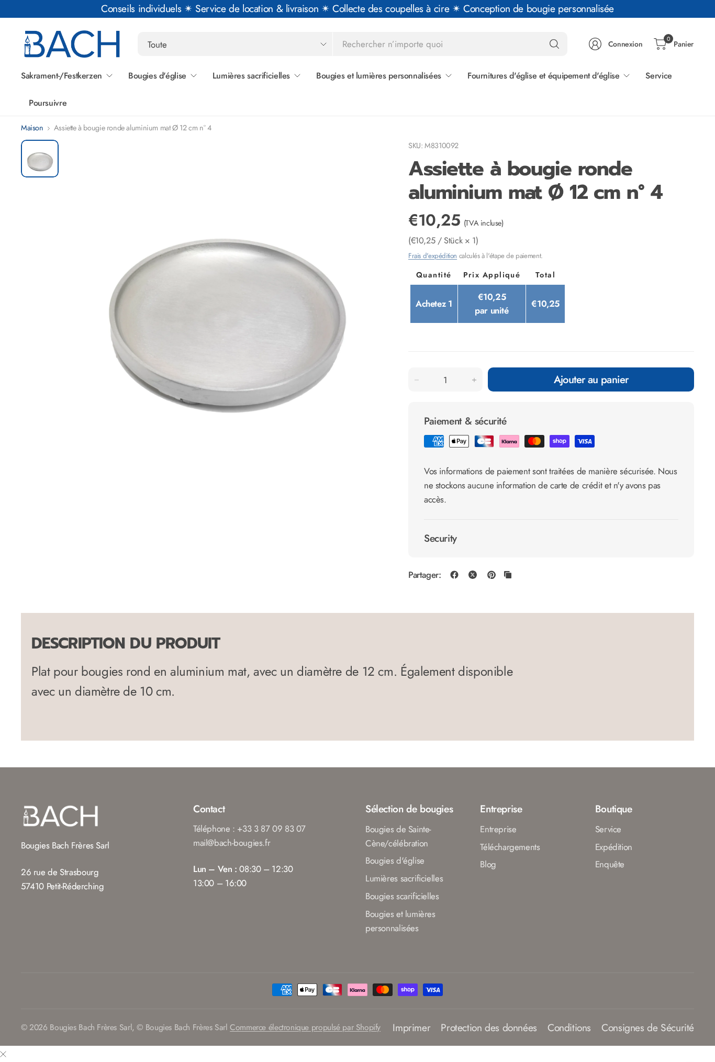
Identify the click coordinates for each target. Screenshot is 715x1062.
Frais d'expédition (432, 256)
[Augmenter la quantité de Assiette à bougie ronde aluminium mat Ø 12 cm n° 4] (474, 380)
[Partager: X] (472, 575)
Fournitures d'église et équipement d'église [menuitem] (543, 76)
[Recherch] (554, 44)
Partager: (424, 575)
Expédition (613, 847)
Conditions (569, 1027)
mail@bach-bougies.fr (231, 842)
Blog (488, 864)
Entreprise (498, 829)
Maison (32, 127)
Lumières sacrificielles (404, 878)
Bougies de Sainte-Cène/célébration (398, 836)
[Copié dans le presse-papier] (508, 575)
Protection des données (489, 1027)
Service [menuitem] (658, 76)
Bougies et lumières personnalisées (400, 921)
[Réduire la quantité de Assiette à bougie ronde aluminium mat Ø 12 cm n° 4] (416, 380)
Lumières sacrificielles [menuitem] (251, 76)
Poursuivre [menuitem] (47, 103)
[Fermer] (3, 1054)
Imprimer (411, 1027)
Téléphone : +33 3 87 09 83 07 (249, 828)
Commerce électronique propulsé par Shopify (305, 1027)
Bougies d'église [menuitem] (157, 76)
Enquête (609, 864)
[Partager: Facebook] (454, 575)
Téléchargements (510, 847)
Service (608, 829)
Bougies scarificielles (402, 896)
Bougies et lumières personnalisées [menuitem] (378, 76)
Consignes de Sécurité (647, 1027)
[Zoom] (362, 159)
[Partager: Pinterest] (491, 575)
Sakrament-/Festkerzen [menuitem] (61, 76)
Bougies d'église (394, 860)
